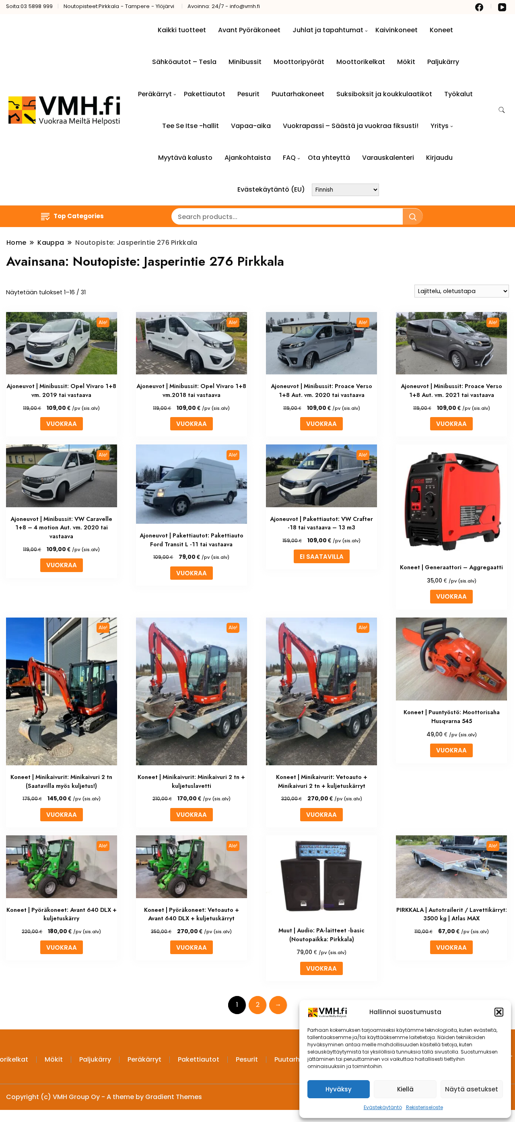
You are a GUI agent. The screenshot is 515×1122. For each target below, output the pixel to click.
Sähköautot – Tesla (184, 61)
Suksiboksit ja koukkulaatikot (384, 94)
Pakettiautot (204, 94)
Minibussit (245, 61)
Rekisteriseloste (424, 1107)
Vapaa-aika (251, 125)
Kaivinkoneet (396, 30)
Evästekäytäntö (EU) (271, 189)
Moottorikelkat (360, 61)
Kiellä (405, 1089)
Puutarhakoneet (298, 94)
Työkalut (458, 94)
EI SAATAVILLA (322, 556)
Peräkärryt (155, 94)
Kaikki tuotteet (182, 30)
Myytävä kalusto (185, 157)
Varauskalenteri (388, 157)
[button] (499, 1012)
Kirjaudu (439, 157)
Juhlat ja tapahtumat (328, 30)
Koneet (441, 30)
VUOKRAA (61, 423)
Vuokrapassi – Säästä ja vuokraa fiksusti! (350, 125)
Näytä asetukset (471, 1089)
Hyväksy (338, 1089)
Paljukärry (443, 61)
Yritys (440, 125)
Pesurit (248, 94)
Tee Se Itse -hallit (190, 125)
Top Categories (79, 216)
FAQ (289, 157)
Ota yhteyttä (329, 157)
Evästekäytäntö (383, 1107)
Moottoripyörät (299, 61)
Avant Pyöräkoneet (249, 30)
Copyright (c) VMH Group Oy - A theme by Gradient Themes (104, 1096)
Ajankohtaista (248, 157)
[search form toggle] (501, 110)
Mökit (406, 61)
